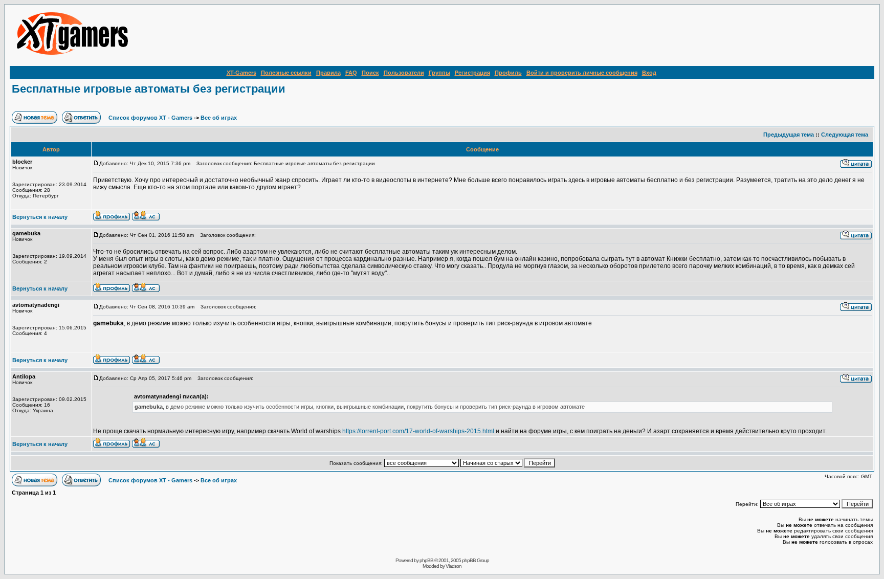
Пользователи (404, 73)
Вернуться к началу (40, 217)
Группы (439, 73)
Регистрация (472, 73)
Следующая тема (844, 134)
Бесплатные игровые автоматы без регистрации (148, 88)
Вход (649, 73)
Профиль (508, 73)
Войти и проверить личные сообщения (581, 73)
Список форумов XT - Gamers (150, 118)
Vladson (453, 566)
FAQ (351, 73)
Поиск (370, 73)
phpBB (426, 560)
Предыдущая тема (788, 134)
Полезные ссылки (286, 73)
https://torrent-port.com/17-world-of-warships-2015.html (418, 431)
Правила (328, 73)
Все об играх (219, 118)
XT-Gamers (241, 73)
